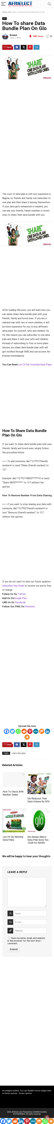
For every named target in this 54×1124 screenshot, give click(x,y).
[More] (27, 737)
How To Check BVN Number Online (13, 793)
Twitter (22, 594)
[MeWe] (35, 731)
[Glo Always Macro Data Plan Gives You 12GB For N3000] (39, 811)
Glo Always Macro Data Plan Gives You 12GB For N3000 (37, 839)
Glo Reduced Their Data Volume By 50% (38, 800)
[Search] (49, 4)
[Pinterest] (30, 731)
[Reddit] (24, 731)
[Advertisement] (27, 110)
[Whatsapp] (18, 731)
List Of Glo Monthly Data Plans (13, 838)
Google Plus (20, 598)
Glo (9, 12)
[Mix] (41, 731)
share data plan (19, 753)
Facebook (20, 602)
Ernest (13, 35)
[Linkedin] (47, 731)
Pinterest (30, 606)
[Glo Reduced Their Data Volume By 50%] (39, 773)
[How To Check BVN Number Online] (14, 773)
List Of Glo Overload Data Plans (35, 364)
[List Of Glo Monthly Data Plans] (14, 811)
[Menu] (3, 4)
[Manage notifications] (47, 1117)
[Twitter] (12, 731)
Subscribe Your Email (13, 585)
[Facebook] (6, 731)
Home (4, 12)
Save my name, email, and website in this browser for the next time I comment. (26, 941)
